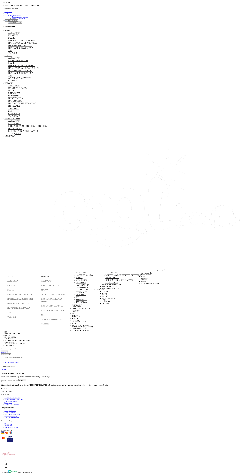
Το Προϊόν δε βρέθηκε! (11, 362)
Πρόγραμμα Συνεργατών (11, 417)
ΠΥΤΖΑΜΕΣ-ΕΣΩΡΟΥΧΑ (18, 308)
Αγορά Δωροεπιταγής (10, 416)
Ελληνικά (18, 22)
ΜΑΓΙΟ (10, 290)
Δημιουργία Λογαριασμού (20, 17)
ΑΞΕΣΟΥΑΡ (12, 281)
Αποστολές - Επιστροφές (12, 398)
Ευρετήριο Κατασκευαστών (12, 414)
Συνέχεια (3, 369)
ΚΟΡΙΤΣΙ (45, 276)
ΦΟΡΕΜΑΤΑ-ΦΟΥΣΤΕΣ (51, 319)
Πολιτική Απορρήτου (10, 401)
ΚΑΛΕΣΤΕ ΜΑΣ (6, 388)
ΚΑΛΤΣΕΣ (11, 285)
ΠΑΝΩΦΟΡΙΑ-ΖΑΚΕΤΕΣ (18, 303)
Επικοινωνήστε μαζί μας (11, 404)
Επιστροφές (8, 425)
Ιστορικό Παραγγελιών (11, 427)
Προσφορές (8, 424)
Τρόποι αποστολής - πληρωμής (13, 399)
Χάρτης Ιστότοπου (10, 411)
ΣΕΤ (9, 312)
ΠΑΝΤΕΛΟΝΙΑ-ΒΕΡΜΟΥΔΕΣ (20, 299)
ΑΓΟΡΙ (10, 276)
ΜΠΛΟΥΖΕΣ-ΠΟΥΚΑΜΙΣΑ (19, 294)
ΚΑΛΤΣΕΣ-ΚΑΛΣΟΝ (50, 285)
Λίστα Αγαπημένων (10, 412)
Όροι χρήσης (8, 403)
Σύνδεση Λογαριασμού (19, 18)
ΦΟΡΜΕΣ (11, 317)
